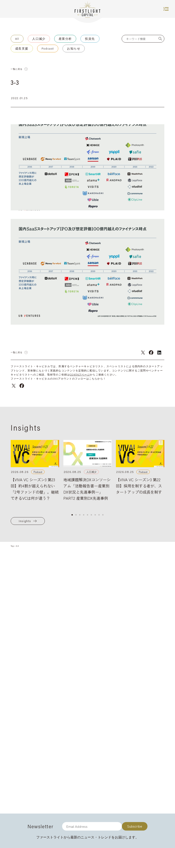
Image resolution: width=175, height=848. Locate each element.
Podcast (48, 48)
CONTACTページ (80, 374)
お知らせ (73, 48)
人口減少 (38, 39)
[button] (72, 514)
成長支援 (21, 48)
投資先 (90, 39)
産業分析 (65, 39)
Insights (25, 521)
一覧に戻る (16, 69)
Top (12, 545)
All (17, 39)
